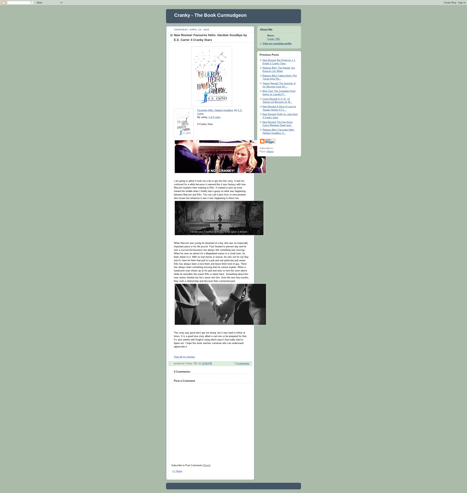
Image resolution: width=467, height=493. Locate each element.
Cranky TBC (273, 39)
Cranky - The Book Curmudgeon (210, 15)
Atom (207, 465)
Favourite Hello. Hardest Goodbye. (215, 110)
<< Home (177, 471)
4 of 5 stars (215, 117)
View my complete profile (277, 43)
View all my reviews (184, 357)
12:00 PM (207, 363)
